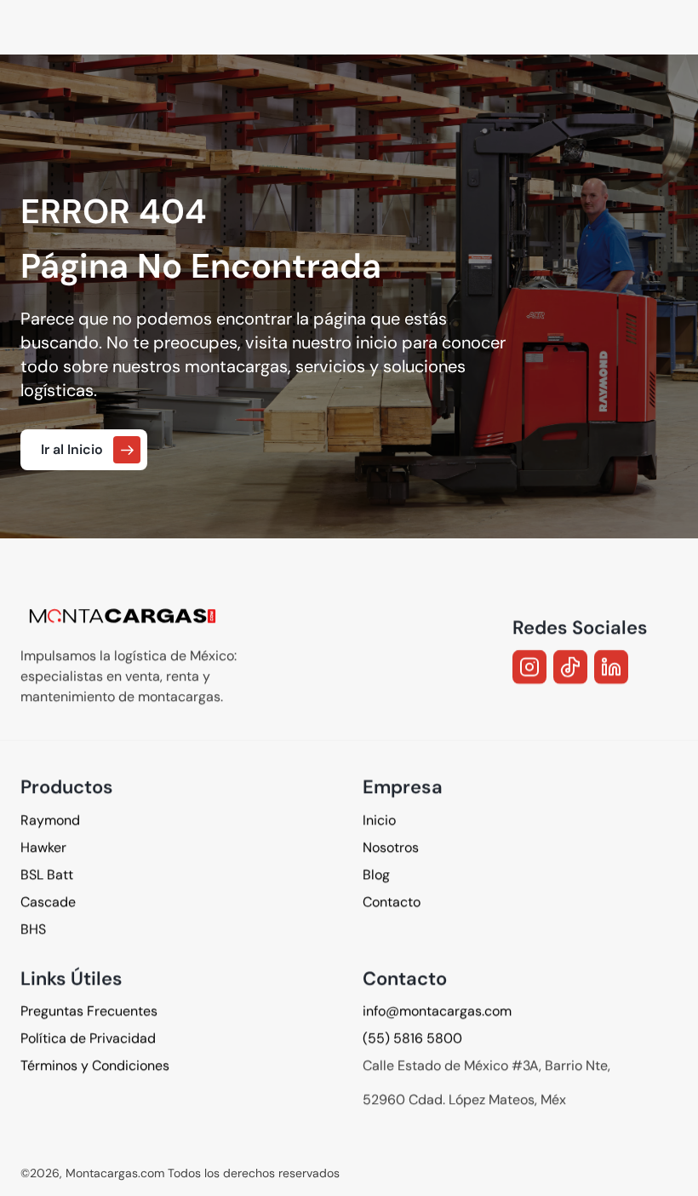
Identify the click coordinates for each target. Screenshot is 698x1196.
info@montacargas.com (437, 1011)
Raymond (50, 819)
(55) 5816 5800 (412, 1038)
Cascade (48, 901)
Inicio (379, 819)
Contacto (392, 901)
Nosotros (391, 846)
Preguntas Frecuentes (88, 1011)
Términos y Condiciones (94, 1065)
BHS (33, 928)
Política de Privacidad (88, 1038)
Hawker (43, 846)
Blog (376, 874)
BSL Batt (46, 874)
